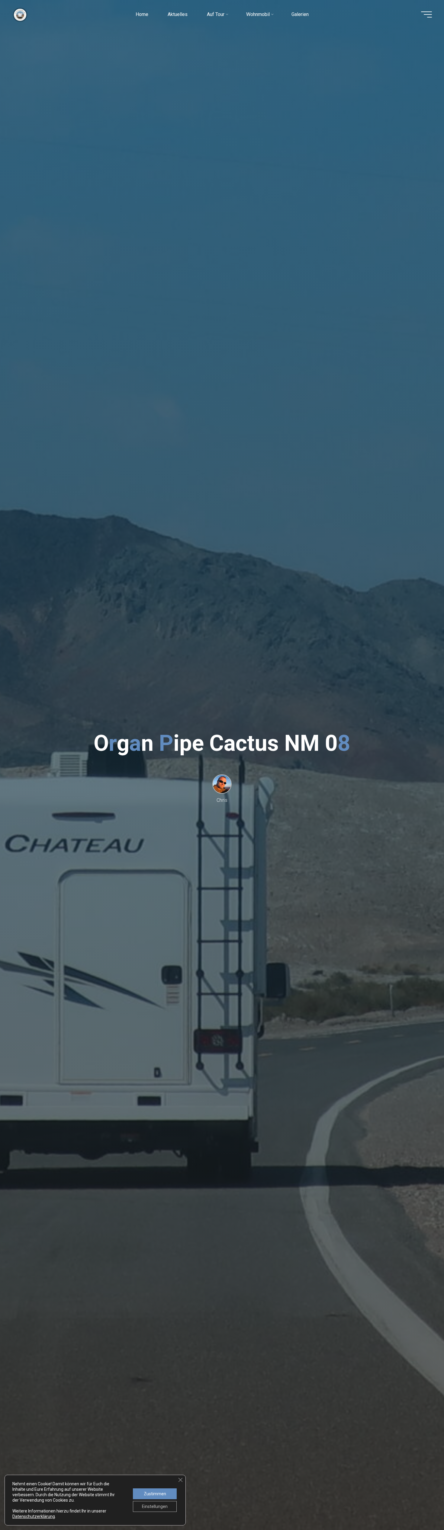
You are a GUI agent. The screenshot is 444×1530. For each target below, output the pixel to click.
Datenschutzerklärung (33, 1516)
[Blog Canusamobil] (20, 14)
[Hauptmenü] (426, 14)
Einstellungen (155, 1506)
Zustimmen (155, 1493)
